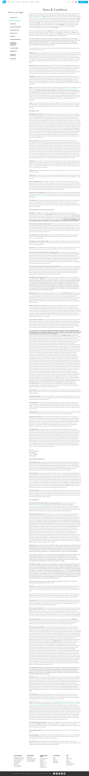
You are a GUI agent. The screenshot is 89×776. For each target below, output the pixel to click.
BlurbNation (13, 51)
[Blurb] (4, 2)
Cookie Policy (42, 773)
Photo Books (30, 755)
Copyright (13, 36)
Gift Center (55, 761)
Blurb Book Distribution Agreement (13, 44)
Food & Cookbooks (44, 758)
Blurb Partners (56, 762)
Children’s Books (43, 762)
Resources (37, 1)
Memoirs (42, 761)
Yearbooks (42, 766)
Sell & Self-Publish (25, 1)
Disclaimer (13, 23)
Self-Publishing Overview (19, 758)
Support (46, 773)
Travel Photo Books (31, 761)
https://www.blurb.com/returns (36, 506)
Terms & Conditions (15, 20)
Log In (73, 1)
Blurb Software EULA (15, 27)
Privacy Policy (47, 705)
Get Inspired (56, 755)
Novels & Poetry (43, 767)
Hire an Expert (69, 758)
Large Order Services (18, 760)
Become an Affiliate (70, 763)
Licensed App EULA (14, 30)
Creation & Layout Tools (18, 757)
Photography (42, 759)
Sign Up (68, 1)
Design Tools (18, 1)
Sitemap (50, 773)
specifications (32, 238)
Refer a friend (69, 765)
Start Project (83, 2)
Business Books (43, 764)
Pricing (13, 1)
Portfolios (42, 763)
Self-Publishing (18, 755)
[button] (76, 2)
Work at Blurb (28, 773)
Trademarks (13, 58)
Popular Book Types (43, 756)
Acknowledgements (15, 39)
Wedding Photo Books (31, 758)
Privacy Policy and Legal (37, 18)
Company (23, 773)
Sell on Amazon (17, 765)
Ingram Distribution (18, 766)
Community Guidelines (13, 55)
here (30, 176)
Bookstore (32, 1)
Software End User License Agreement (66, 703)
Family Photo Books (31, 760)
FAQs (67, 760)
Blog (54, 757)
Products (9, 1)
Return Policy (13, 33)
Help (67, 755)
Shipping (68, 761)
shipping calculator (41, 195)
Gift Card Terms (14, 48)
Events (54, 758)
